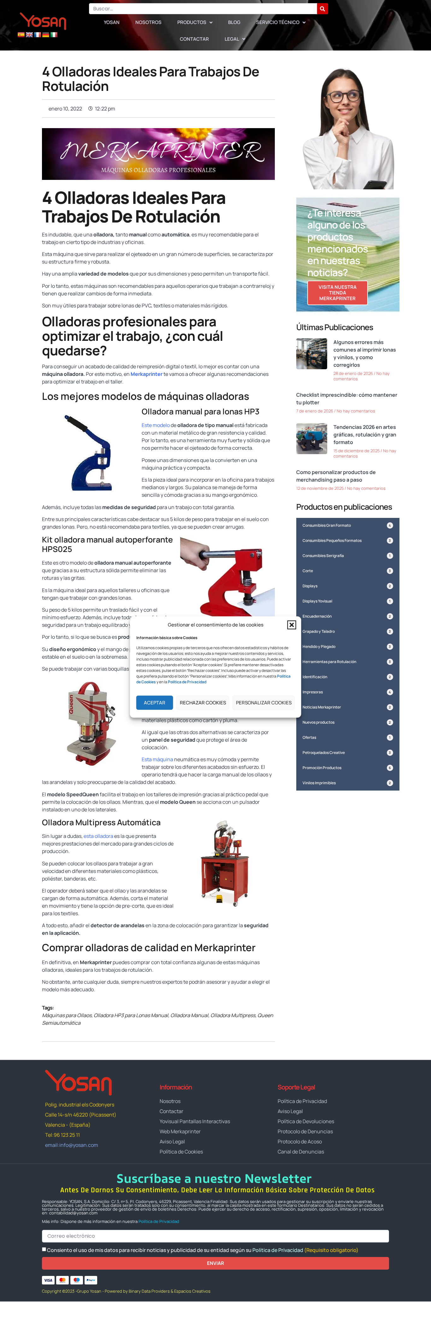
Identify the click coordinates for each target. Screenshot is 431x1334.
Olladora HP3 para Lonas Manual (131, 1015)
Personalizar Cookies (264, 702)
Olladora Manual (189, 1015)
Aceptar (154, 702)
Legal (232, 39)
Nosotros (148, 22)
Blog (234, 22)
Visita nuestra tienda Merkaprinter (338, 293)
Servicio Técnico (277, 22)
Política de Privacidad (159, 1221)
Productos (191, 22)
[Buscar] (322, 8)
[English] (29, 35)
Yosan (112, 22)
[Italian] (54, 35)
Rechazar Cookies (203, 702)
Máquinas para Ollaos (67, 1015)
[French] (37, 35)
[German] (46, 35)
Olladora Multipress (232, 1015)
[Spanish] (21, 35)
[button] (292, 625)
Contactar (194, 39)
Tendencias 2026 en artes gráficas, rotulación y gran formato (365, 435)
